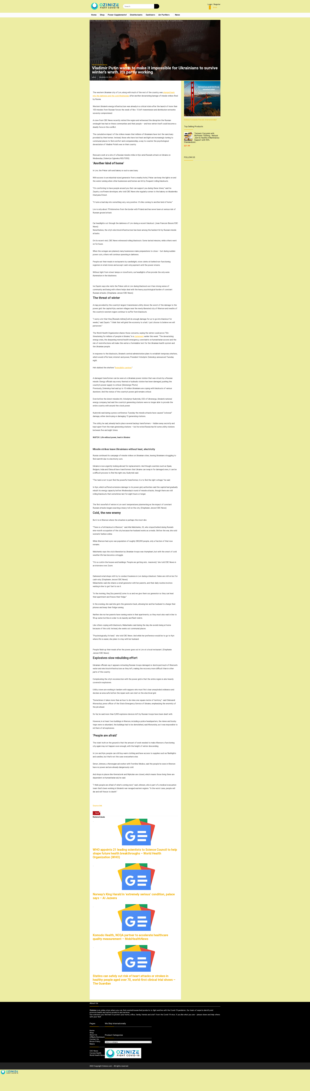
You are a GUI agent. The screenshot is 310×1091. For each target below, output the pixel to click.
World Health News (102, 21)
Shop (102, 15)
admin (94, 77)
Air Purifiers (164, 15)
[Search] (156, 6)
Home (94, 15)
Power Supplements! (117, 15)
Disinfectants (136, 15)
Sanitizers (150, 15)
